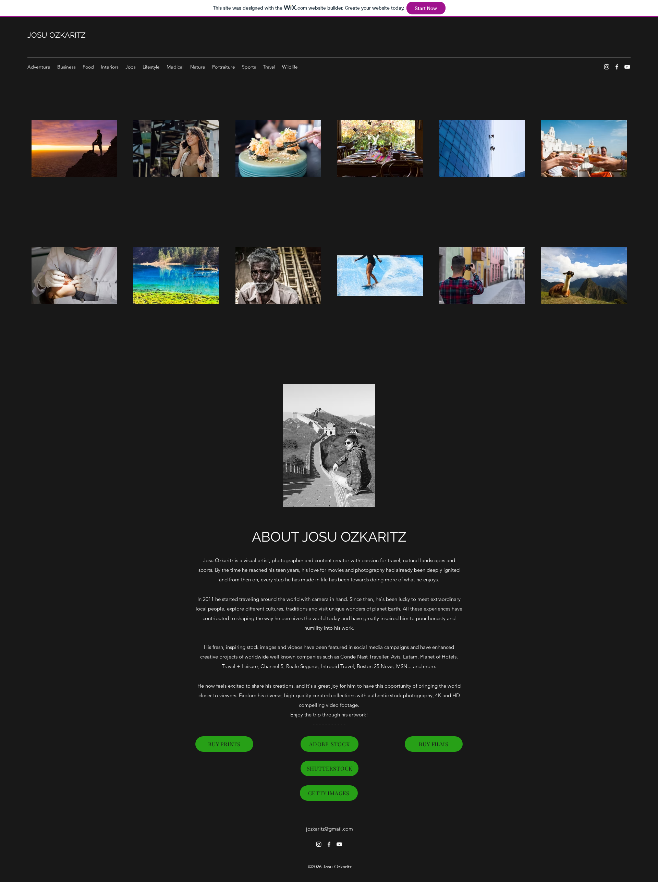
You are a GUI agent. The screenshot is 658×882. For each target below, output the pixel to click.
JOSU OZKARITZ (56, 35)
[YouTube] (627, 66)
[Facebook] (616, 66)
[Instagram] (606, 66)
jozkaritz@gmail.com (329, 828)
